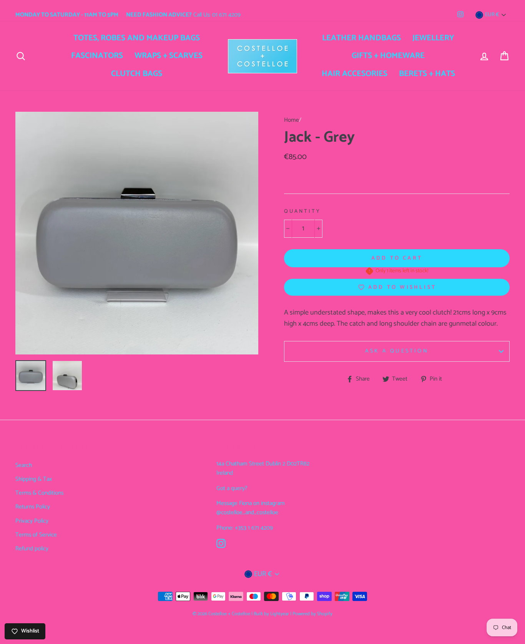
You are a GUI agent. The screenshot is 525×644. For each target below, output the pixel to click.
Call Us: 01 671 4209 (183, 15)
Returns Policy (32, 507)
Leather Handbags (361, 38)
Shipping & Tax (33, 479)
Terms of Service (36, 535)
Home (291, 120)
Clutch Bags (136, 73)
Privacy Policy (31, 521)
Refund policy (31, 548)
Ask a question (397, 351)
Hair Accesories (354, 73)
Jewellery (433, 38)
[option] (136, 233)
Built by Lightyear (271, 614)
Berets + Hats (427, 73)
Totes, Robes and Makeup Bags (136, 38)
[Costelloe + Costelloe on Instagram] (221, 543)
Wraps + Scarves (169, 55)
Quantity (302, 211)
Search (23, 465)
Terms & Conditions (39, 493)
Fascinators (97, 55)
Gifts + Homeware (388, 55)
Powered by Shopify (312, 614)
